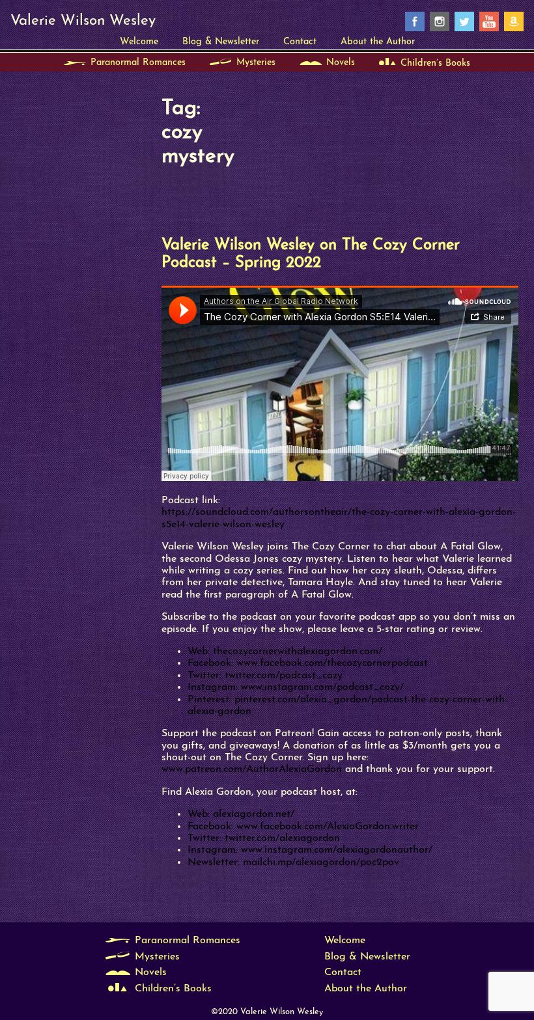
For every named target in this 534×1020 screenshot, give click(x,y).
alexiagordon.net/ (253, 814)
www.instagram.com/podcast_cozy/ (322, 687)
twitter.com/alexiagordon (282, 838)
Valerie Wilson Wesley (83, 21)
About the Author (378, 42)
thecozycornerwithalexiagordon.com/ (297, 651)
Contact (299, 42)
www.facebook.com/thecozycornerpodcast (332, 663)
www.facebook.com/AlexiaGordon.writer (327, 826)
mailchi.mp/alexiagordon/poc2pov (321, 862)
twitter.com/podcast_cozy (284, 675)
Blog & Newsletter (220, 42)
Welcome (139, 42)
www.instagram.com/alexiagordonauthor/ (336, 850)
